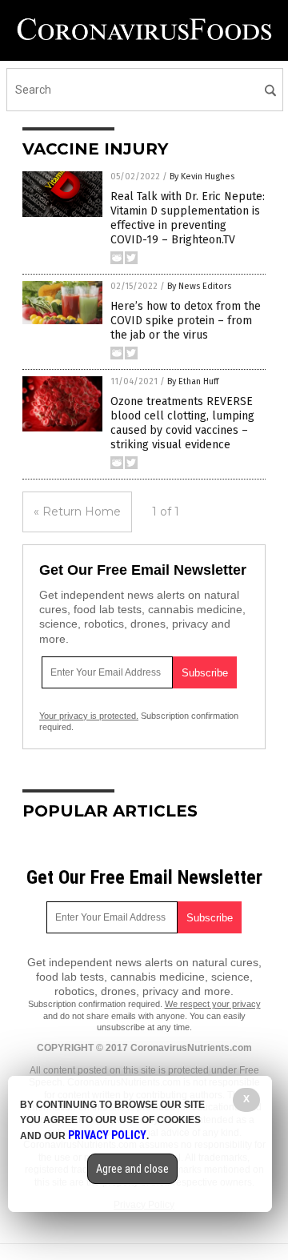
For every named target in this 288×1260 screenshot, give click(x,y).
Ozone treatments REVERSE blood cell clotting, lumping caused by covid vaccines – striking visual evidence (182, 423)
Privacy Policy (107, 1135)
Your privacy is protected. (88, 715)
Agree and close (132, 1168)
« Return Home (77, 511)
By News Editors (199, 286)
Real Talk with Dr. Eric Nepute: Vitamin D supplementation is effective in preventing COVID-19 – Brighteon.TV (187, 218)
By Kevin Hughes (202, 176)
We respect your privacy (213, 1004)
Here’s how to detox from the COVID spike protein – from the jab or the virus (185, 320)
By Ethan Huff (192, 381)
